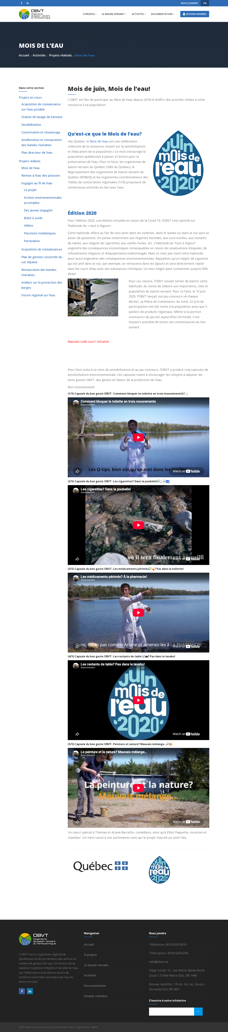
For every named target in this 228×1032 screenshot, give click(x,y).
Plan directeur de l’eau (36, 152)
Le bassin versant (113, 14)
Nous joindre (189, 3)
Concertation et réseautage (40, 132)
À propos (88, 14)
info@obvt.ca (158, 962)
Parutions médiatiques (40, 233)
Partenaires (32, 241)
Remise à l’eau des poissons (40, 175)
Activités (138, 14)
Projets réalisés (60, 55)
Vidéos (28, 225)
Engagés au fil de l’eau (36, 183)
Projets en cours (30, 97)
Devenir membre (196, 14)
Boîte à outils (33, 218)
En (204, 3)
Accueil (24, 55)
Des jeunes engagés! (38, 210)
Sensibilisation (31, 125)
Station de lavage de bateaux (42, 117)
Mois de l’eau (99, 141)
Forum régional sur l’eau (38, 295)
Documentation (161, 14)
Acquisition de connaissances (41, 249)
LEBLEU (94, 1027)
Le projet (30, 190)
